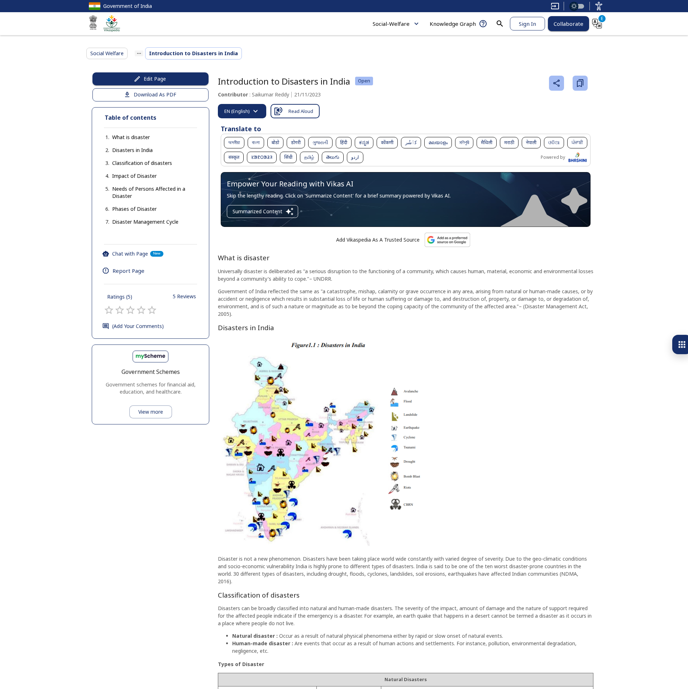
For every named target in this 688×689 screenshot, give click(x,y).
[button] (124, 137)
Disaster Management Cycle (145, 221)
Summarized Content (257, 211)
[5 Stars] (152, 310)
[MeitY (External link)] (93, 23)
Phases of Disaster (134, 208)
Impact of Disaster (134, 175)
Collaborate (568, 23)
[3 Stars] (130, 310)
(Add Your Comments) (138, 326)
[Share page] (556, 83)
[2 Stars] (119, 310)
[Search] (500, 23)
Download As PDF (155, 94)
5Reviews (184, 296)
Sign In (527, 23)
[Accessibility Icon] (599, 6)
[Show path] (139, 53)
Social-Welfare (391, 23)
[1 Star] (109, 310)
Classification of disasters (142, 163)
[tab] (242, 111)
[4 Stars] (141, 310)
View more (150, 411)
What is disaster (131, 137)
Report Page (128, 270)
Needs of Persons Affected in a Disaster (148, 192)
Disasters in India (132, 150)
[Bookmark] (580, 83)
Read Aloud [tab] (300, 111)
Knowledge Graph (453, 23)
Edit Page (155, 78)
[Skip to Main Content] (555, 6)
